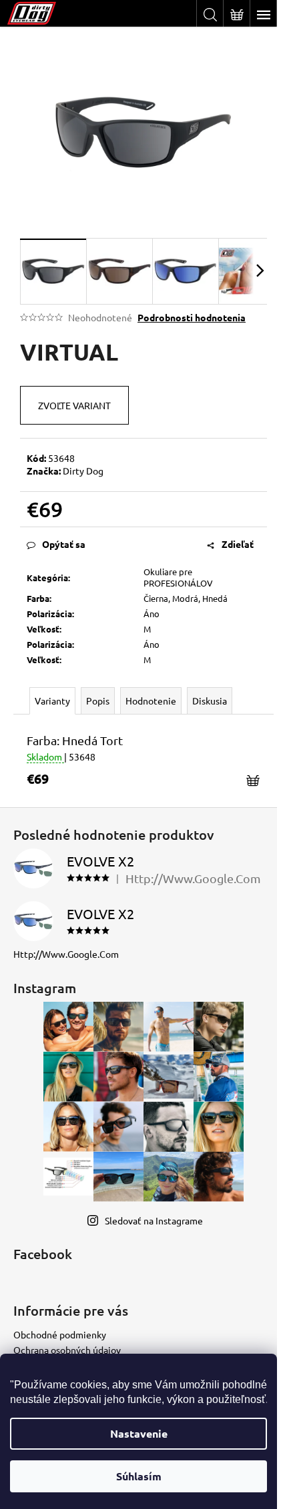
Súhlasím (139, 1476)
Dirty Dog (83, 471)
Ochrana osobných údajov (67, 1350)
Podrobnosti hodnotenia (191, 317)
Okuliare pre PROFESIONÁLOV (178, 577)
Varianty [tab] (52, 701)
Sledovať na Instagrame (154, 1220)
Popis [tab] (97, 701)
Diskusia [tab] (209, 701)
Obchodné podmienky (59, 1334)
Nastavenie (139, 1433)
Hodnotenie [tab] (150, 701)
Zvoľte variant (74, 405)
